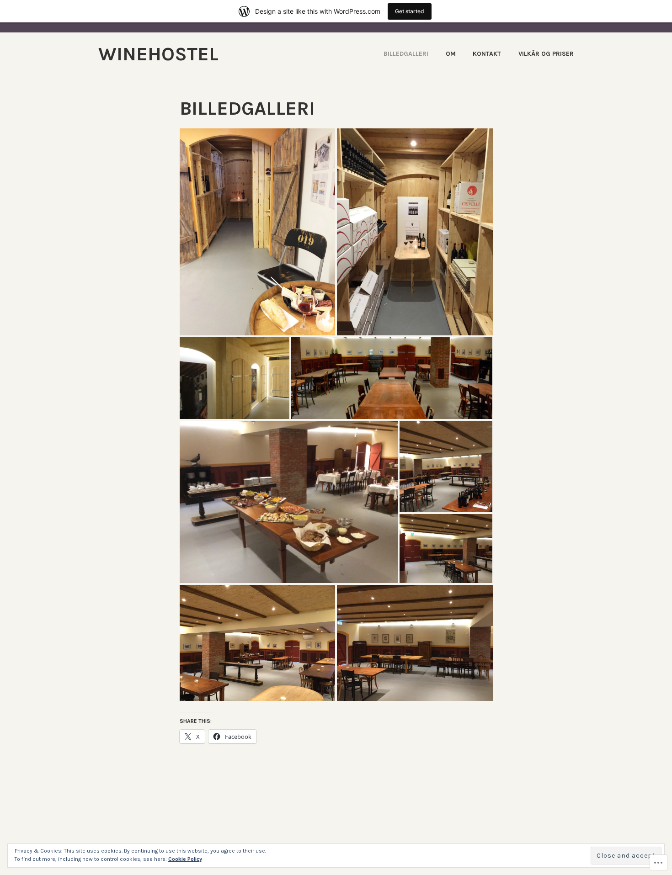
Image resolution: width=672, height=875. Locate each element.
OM (451, 54)
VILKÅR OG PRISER (546, 54)
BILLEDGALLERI (406, 54)
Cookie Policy (185, 859)
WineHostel (158, 53)
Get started (409, 11)
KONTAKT (487, 54)
